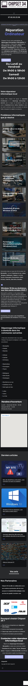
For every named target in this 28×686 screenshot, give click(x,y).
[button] (14, 13)
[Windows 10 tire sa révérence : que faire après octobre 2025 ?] (2, 285)
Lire (4, 484)
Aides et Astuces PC (8, 562)
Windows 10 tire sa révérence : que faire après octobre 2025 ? (14, 289)
